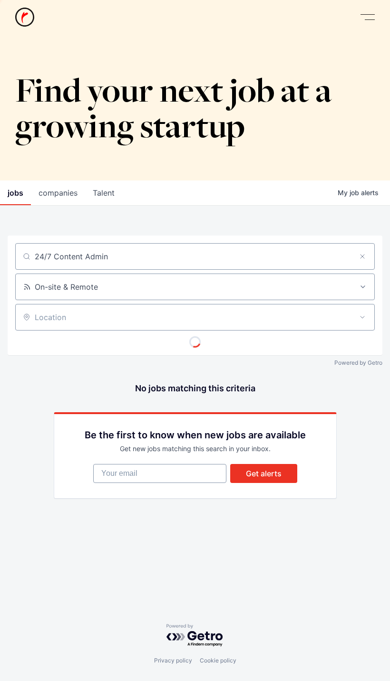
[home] (24, 17)
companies (58, 193)
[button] (368, 17)
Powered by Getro (358, 362)
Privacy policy (173, 660)
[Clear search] (362, 256)
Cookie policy (218, 660)
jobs (15, 193)
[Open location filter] (362, 317)
